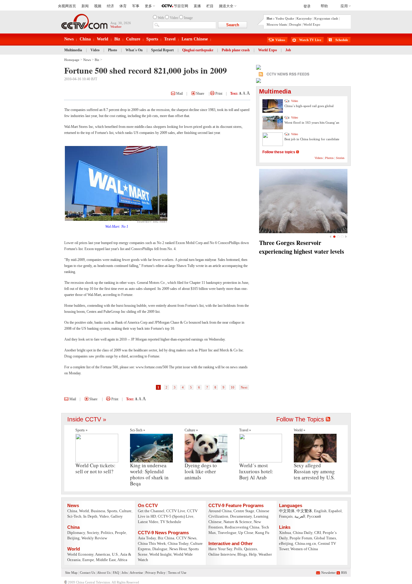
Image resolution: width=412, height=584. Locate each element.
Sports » (81, 430)
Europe (88, 559)
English (320, 511)
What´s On (134, 50)
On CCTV (148, 505)
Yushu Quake (284, 18)
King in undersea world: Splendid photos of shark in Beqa (149, 474)
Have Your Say (220, 549)
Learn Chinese (195, 39)
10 (232, 387)
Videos (280, 40)
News (69, 39)
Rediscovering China (242, 527)
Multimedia (73, 50)
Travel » (245, 430)
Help (253, 554)
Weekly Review (94, 538)
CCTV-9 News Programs (163, 532)
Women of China (304, 549)
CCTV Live (175, 511)
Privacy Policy (155, 572)
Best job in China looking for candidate (311, 139)
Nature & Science (237, 521)
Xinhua (285, 532)
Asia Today (147, 538)
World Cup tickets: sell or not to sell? (95, 468)
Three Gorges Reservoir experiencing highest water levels (301, 247)
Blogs (242, 554)
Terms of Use (177, 572)
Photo (112, 50)
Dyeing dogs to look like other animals (201, 471)
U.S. (115, 554)
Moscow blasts (277, 24)
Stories (340, 158)
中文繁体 (304, 511)
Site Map (71, 572)
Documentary (241, 516)
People (120, 532)
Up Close (245, 532)
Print (218, 93)
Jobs (125, 572)
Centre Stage (243, 511)
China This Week (152, 543)
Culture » (191, 430)
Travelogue (227, 532)
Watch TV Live (310, 40)
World (102, 39)
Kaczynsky (304, 18)
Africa (122, 559)
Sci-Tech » (137, 430)
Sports (152, 39)
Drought (295, 24)
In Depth (90, 516)
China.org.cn (305, 543)
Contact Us (87, 572)
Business (98, 511)
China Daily (302, 532)
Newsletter (328, 572)
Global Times (325, 538)
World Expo (311, 24)
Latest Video (148, 521)
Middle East (106, 559)
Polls (238, 549)
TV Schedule (170, 521)
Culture (133, 39)
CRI (317, 532)
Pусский (314, 516)
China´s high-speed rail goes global (309, 106)
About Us (103, 572)
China (85, 39)
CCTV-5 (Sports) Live (175, 516)
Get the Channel (151, 511)
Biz (117, 39)
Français (286, 516)
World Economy (80, 554)
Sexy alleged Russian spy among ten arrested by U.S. (314, 471)
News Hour (178, 549)
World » (299, 430)
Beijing (73, 538)
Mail (179, 93)
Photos (329, 158)
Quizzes (250, 549)
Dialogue (159, 549)
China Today (178, 543)
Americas (102, 554)
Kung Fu (262, 532)
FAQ (116, 572)
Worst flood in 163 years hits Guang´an (311, 122)
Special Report (162, 50)
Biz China (166, 538)
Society (93, 532)
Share (199, 93)
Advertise (136, 572)
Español (335, 511)
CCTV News (186, 538)
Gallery (117, 516)
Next (244, 387)
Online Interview (222, 554)
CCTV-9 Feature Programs (236, 505)
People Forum (301, 538)
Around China (220, 511)
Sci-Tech (74, 516)
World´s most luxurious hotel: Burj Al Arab (256, 471)
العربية (299, 516)
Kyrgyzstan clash (326, 18)
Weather (265, 554)
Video (95, 50)
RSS (344, 572)
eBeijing (286, 543)
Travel (170, 39)
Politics (107, 532)
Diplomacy (76, 532)
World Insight (160, 554)
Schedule (341, 40)
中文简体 (287, 511)
